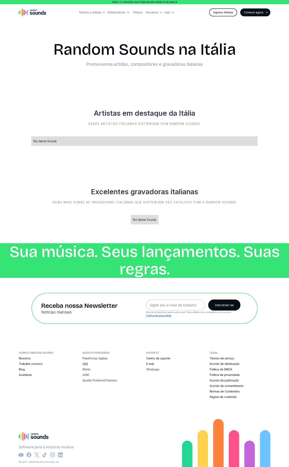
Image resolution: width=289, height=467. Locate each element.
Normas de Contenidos (225, 391)
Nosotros (25, 358)
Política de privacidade (158, 315)
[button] (93, 12)
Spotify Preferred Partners (100, 380)
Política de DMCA (221, 369)
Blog (22, 369)
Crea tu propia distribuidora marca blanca (145, 2)
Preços (138, 12)
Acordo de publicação (224, 380)
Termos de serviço (222, 358)
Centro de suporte (158, 358)
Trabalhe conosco (31, 363)
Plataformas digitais (95, 358)
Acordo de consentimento (227, 385)
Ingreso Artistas (223, 12)
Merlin (86, 369)
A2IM (86, 374)
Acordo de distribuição (224, 363)
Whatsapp (152, 369)
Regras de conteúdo (223, 397)
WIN (85, 363)
